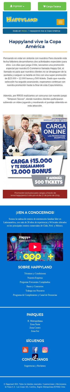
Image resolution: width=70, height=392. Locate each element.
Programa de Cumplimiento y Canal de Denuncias (35, 295)
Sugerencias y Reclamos (35, 366)
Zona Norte (35, 324)
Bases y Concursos (35, 286)
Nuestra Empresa (35, 278)
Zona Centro (35, 327)
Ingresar (17, 6)
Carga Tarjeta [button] (53, 6)
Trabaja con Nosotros (35, 290)
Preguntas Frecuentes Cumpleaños (35, 282)
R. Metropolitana (35, 321)
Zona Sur (35, 331)
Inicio (24, 31)
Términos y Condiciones (35, 273)
